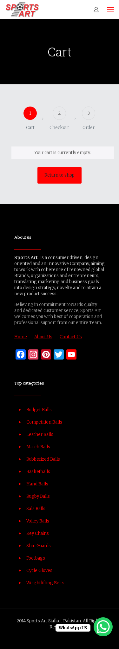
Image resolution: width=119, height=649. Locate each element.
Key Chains (37, 533)
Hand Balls (37, 484)
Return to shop (59, 175)
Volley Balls (37, 521)
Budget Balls (39, 409)
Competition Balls (44, 422)
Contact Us (71, 337)
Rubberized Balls (43, 459)
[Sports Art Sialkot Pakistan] (22, 9)
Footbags (35, 558)
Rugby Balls (38, 496)
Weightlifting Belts (45, 583)
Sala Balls (35, 508)
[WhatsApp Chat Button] (103, 626)
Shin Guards (38, 545)
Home (20, 337)
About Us (43, 337)
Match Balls (38, 447)
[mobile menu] (110, 9)
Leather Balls (39, 434)
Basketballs (38, 471)
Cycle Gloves (39, 570)
